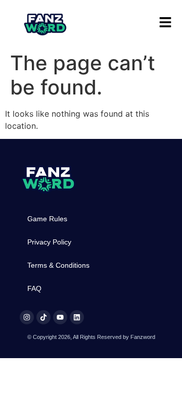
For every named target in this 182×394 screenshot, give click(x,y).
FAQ (34, 288)
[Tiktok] (43, 317)
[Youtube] (60, 317)
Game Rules (47, 219)
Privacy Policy (49, 242)
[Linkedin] (77, 317)
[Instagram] (27, 317)
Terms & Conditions (58, 265)
